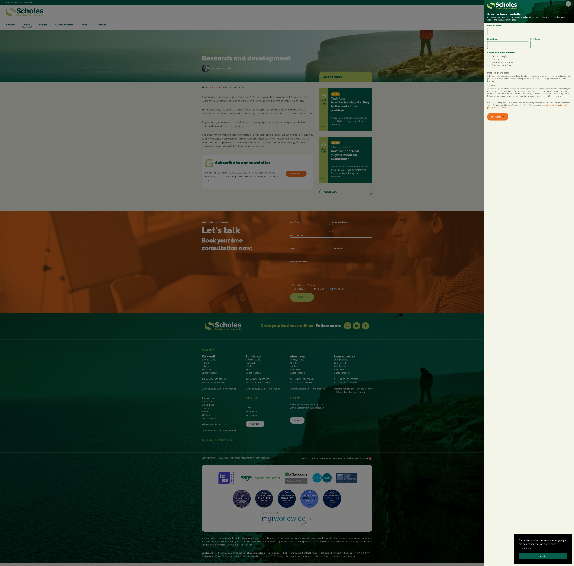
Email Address (494, 25)
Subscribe (496, 116)
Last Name (535, 39)
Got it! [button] (543, 556)
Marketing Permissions (498, 72)
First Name (492, 39)
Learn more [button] (525, 548)
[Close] (568, 4)
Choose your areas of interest (501, 52)
